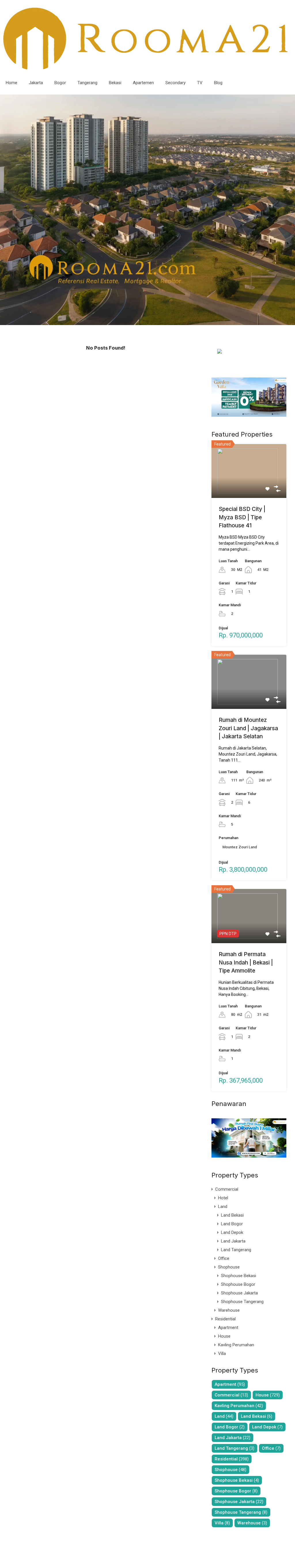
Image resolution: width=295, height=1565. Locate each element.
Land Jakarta (233, 1241)
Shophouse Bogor (238, 1284)
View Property (249, 487)
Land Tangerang (236, 1249)
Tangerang (87, 82)
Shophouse (229, 1267)
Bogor (60, 82)
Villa (222, 1353)
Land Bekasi (232, 1215)
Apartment (228, 1327)
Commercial (226, 1189)
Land (222, 1206)
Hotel (223, 1197)
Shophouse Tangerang (242, 1301)
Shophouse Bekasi (238, 1275)
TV (200, 82)
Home (11, 82)
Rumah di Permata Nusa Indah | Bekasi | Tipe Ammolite (246, 962)
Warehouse (229, 1310)
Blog (218, 82)
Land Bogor (232, 1223)
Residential (225, 1319)
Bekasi (115, 82)
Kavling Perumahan (236, 1344)
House (224, 1336)
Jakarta (36, 82)
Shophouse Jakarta (239, 1293)
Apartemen (143, 82)
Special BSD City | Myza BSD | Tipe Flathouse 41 (242, 517)
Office (223, 1258)
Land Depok (232, 1232)
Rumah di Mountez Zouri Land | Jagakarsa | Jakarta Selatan (248, 728)
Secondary (175, 82)
